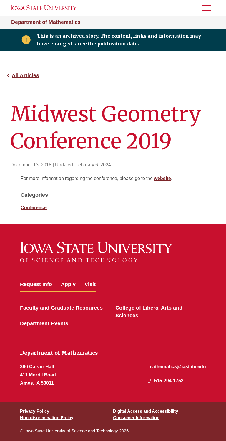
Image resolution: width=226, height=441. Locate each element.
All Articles (25, 75)
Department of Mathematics (46, 22)
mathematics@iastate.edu (177, 366)
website (162, 178)
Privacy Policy (34, 411)
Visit (90, 284)
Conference (34, 207)
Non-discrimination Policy (46, 417)
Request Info (36, 284)
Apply (68, 284)
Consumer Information (136, 417)
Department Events (44, 323)
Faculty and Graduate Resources (61, 308)
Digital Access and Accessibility (145, 411)
